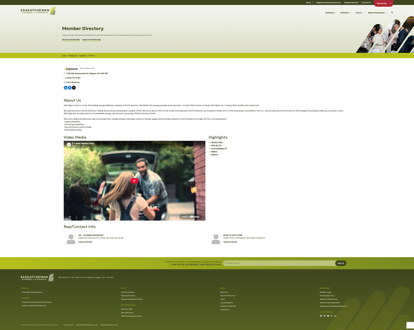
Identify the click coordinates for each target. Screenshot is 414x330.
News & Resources (376, 12)
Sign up (341, 263)
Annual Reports (226, 303)
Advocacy (329, 12)
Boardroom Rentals (228, 306)
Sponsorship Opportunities (132, 299)
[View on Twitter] (74, 89)
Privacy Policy (68, 325)
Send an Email (85, 242)
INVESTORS (217, 142)
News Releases (127, 312)
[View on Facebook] (70, 89)
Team (222, 299)
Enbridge (83, 55)
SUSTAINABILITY (219, 148)
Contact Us (366, 2)
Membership (382, 3)
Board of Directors (227, 295)
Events (359, 12)
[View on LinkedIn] (65, 89)
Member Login (325, 292)
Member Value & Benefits (330, 303)
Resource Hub (126, 309)
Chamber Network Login (109, 325)
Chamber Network (351, 2)
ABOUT (214, 154)
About (308, 2)
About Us (224, 292)
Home (64, 55)
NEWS (214, 151)
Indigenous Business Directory (328, 2)
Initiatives (344, 12)
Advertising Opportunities (131, 316)
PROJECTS (216, 145)
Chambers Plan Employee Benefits (333, 306)
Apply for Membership (91, 39)
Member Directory (327, 295)
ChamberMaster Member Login (87, 325)
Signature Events (128, 295)
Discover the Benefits (71, 39)
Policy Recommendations (32, 292)
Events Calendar (127, 292)
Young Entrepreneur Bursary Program (37, 302)
